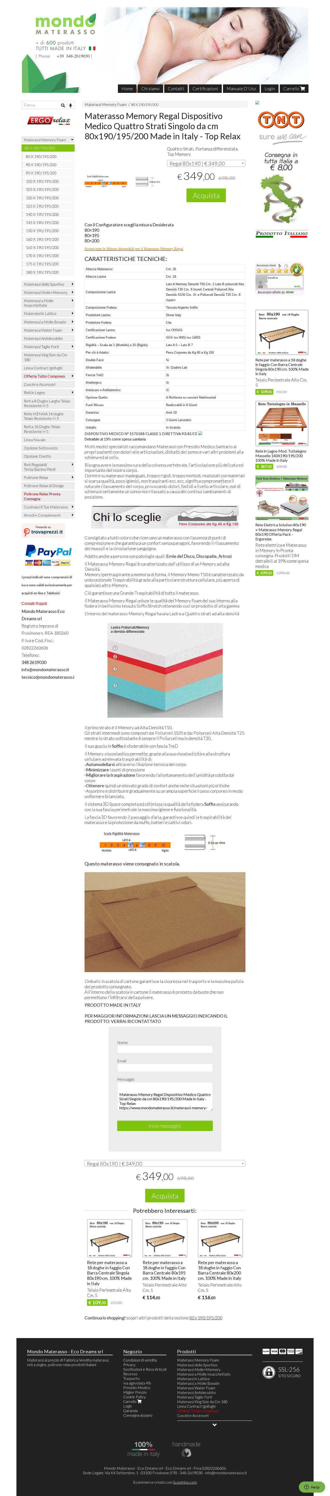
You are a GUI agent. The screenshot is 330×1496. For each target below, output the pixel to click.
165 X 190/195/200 (42, 247)
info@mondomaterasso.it (226, 1472)
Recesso (130, 1373)
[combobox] (206, 163)
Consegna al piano (137, 1415)
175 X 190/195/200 (42, 263)
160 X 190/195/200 (42, 239)
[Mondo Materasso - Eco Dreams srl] (165, 50)
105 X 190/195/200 (42, 189)
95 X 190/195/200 (41, 173)
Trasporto (131, 1378)
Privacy (129, 1364)
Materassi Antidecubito (43, 338)
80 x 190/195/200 (205, 1317)
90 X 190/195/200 (41, 164)
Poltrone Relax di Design (44, 485)
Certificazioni (205, 88)
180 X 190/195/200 (42, 272)
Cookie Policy (134, 1396)
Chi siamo (150, 88)
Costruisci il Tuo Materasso (46, 507)
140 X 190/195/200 (42, 214)
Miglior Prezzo (135, 1392)
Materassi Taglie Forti (41, 346)
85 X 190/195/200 (41, 156)
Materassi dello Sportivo (44, 284)
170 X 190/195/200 (42, 255)
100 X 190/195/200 (42, 181)
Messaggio (126, 1079)
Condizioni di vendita (140, 1360)
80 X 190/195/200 (144, 105)
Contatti (176, 88)
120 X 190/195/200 (42, 197)
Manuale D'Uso (241, 88)
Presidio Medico (136, 1387)
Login (270, 88)
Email (121, 1060)
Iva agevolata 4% (137, 1383)
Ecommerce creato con (165, 1482)
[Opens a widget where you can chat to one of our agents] (312, 1487)
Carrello (291, 88)
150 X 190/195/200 (42, 230)
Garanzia (130, 1410)
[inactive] (279, 294)
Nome (122, 1042)
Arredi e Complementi (42, 515)
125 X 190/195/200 (42, 206)
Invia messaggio (165, 1126)
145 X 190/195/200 (42, 222)
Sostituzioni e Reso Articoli (144, 1369)
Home (127, 88)
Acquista (206, 195)
